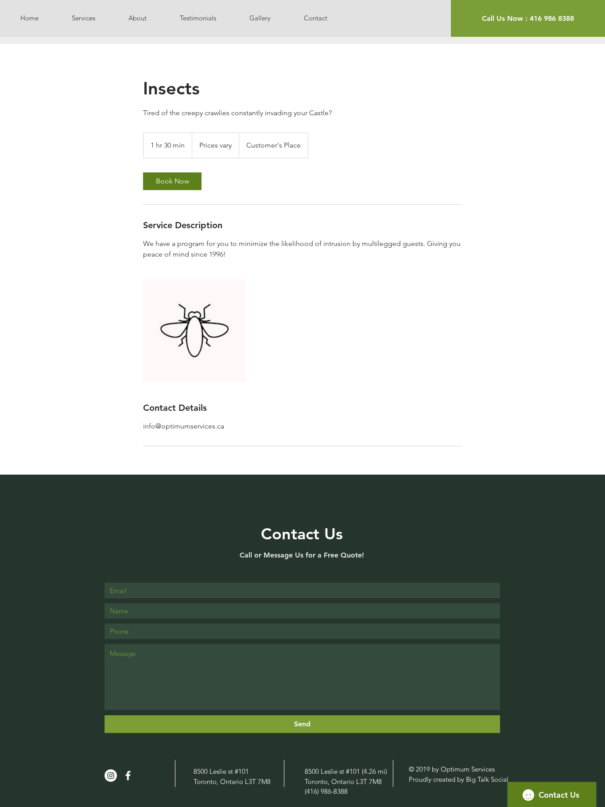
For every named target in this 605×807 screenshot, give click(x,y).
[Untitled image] (194, 330)
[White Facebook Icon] (128, 775)
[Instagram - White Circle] (111, 775)
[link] (172, 181)
